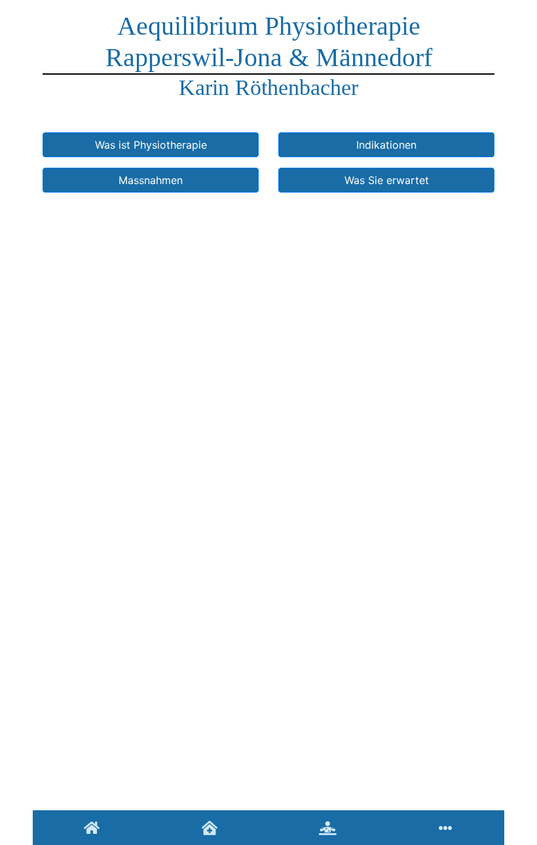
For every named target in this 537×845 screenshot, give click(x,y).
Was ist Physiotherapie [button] (151, 144)
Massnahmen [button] (151, 180)
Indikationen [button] (386, 144)
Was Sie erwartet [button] (386, 180)
